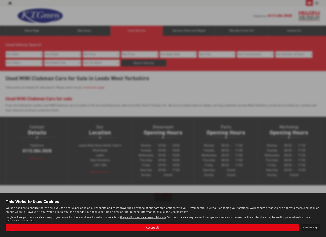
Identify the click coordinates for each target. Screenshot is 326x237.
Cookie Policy (179, 211)
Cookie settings (310, 228)
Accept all (152, 227)
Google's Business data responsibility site (143, 217)
